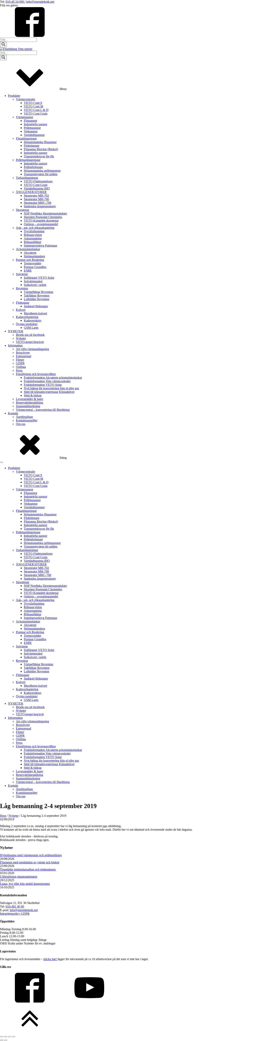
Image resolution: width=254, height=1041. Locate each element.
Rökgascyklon (33, 235)
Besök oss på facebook (30, 334)
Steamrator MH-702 (36, 195)
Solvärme (22, 274)
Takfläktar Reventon (36, 295)
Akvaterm (30, 252)
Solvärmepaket (33, 281)
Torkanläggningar (27, 177)
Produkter (14, 95)
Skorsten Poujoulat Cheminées (43, 217)
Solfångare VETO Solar (39, 277)
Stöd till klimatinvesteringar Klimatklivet (49, 392)
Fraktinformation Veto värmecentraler (47, 381)
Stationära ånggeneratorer (40, 206)
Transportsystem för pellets (40, 174)
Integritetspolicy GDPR (15, 913)
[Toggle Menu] (1, 462)
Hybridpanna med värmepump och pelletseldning (31, 855)
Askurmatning (33, 238)
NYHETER (15, 331)
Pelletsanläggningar (28, 160)
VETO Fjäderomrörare (38, 181)
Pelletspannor (32, 127)
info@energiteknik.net (40, 1)
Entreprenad (23, 356)
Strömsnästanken (34, 256)
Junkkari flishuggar (36, 306)
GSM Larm (31, 327)
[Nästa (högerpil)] (5, 1040)
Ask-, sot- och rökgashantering (35, 227)
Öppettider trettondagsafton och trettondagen (28, 869)
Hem (3, 815)
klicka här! (50, 959)
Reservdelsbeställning (29, 402)
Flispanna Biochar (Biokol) (41, 149)
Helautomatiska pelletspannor (42, 170)
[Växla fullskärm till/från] (5, 1036)
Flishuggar (22, 302)
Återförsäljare (24, 417)
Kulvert (20, 309)
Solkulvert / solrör (35, 284)
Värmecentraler (25, 99)
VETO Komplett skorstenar (41, 220)
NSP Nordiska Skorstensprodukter (45, 213)
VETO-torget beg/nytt (30, 342)
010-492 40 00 (15, 906)
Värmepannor (24, 117)
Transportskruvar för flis (39, 156)
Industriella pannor (35, 124)
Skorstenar (22, 210)
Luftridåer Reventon (36, 299)
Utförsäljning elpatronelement (18, 876)
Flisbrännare (31, 145)
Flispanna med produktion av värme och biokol (29, 862)
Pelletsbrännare (33, 167)
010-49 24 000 (15, 1)
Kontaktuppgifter (26, 420)
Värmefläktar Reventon (38, 292)
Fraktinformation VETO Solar (43, 384)
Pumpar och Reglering (30, 259)
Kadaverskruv (32, 320)
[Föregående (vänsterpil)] (1, 1040)
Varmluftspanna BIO (37, 188)
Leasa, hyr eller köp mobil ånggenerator (25, 883)
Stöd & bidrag (32, 395)
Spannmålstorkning (28, 406)
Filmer (20, 359)
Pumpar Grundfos (35, 267)
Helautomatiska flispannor (40, 142)
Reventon (22, 288)
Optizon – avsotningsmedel (41, 224)
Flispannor (30, 120)
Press (19, 370)
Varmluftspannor (34, 135)
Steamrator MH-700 (36, 199)
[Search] (3, 44)
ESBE (28, 270)
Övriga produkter (27, 324)
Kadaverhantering (27, 317)
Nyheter (21, 338)
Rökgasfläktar (32, 242)
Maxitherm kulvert (35, 313)
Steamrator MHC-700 (37, 202)
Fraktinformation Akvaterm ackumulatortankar (53, 377)
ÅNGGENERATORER (31, 192)
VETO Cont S (33, 102)
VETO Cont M (33, 106)
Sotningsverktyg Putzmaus (40, 245)
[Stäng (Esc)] (13, 1036)
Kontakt (13, 413)
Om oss (20, 424)
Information (15, 345)
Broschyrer (23, 352)
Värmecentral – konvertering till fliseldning (43, 409)
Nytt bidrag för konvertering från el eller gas (51, 388)
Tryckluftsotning (34, 231)
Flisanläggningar (26, 138)
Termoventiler (32, 263)
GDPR (20, 363)
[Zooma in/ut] (1, 1036)
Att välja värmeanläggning (32, 349)
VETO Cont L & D (36, 110)
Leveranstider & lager (29, 399)
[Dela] (9, 1036)
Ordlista (21, 367)
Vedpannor (31, 131)
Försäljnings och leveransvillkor (36, 374)
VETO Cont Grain (35, 113)
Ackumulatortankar (28, 249)
